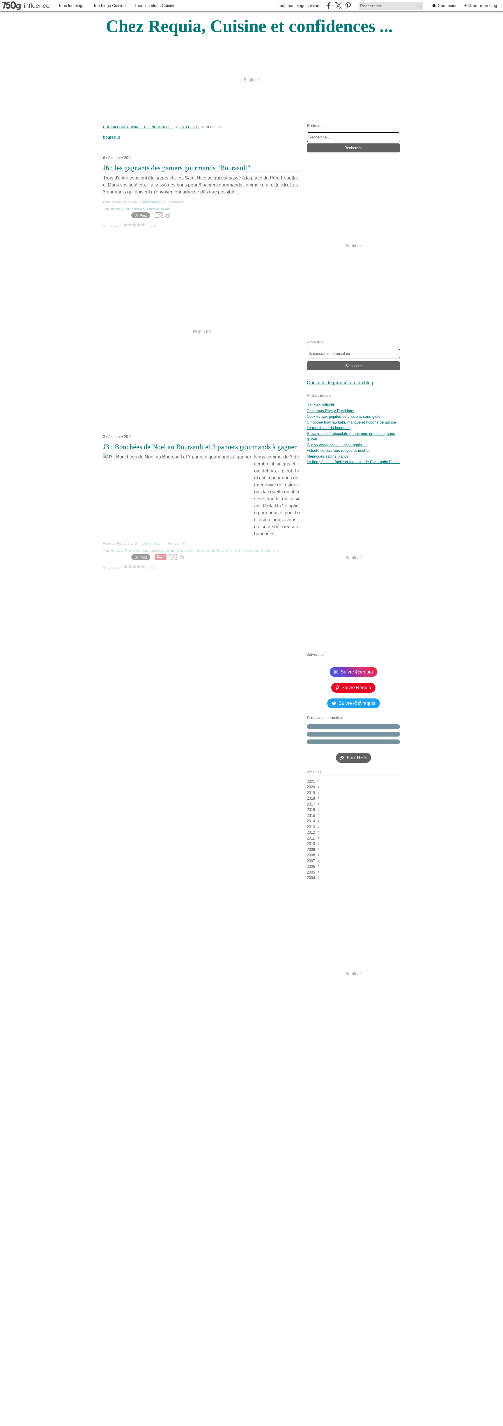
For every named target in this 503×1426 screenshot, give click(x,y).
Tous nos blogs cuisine (298, 5)
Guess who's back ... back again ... (336, 445)
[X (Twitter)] (338, 5)
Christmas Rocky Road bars (330, 411)
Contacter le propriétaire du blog (340, 382)
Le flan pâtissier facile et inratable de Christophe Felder (353, 462)
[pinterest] (348, 5)
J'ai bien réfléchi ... (323, 405)
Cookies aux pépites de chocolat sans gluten (344, 416)
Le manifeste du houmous (328, 428)
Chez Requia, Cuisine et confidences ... (138, 127)
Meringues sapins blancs (328, 456)
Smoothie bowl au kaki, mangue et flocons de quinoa (351, 422)
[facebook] (328, 5)
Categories (189, 127)
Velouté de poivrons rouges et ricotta (338, 450)
